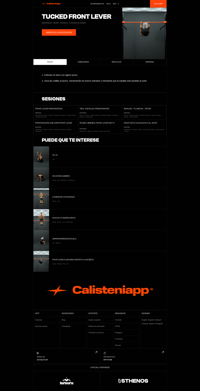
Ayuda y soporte (94, 320)
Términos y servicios (96, 332)
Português (159, 324)
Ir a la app (158, 4)
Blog (108, 4)
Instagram (118, 332)
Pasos (50, 62)
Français (145, 324)
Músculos (116, 62)
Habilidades (83, 62)
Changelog (66, 326)
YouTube (118, 320)
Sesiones (38, 320)
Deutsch (158, 320)
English (144, 320)
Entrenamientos (97, 4)
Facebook (118, 339)
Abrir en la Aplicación (59, 32)
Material (150, 62)
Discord (118, 345)
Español (151, 320)
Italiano (151, 324)
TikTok (117, 326)
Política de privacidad (96, 326)
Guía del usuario (41, 326)
